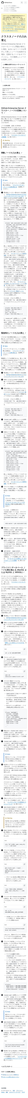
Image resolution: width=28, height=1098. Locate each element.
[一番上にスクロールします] (24, 1094)
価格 (7, 1092)
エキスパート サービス (14, 1092)
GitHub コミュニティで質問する (11, 1074)
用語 (14, 1090)
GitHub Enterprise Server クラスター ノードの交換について (14, 110)
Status (3, 1092)
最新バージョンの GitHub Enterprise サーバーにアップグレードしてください (14, 25)
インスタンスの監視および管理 (11, 7)
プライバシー (19, 1090)
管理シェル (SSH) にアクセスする (14, 642)
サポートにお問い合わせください (11, 1077)
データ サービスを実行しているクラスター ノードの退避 (15, 283)
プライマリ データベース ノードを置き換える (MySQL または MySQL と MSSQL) (14, 569)
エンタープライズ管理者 (10, 6)
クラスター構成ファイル (17, 291)
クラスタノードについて (18, 582)
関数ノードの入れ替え (10, 153)
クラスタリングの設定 (9, 9)
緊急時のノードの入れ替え (12, 333)
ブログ (23, 1092)
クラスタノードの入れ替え (10, 10)
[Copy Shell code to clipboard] (24, 649)
